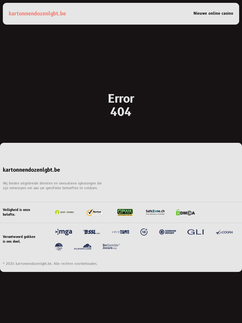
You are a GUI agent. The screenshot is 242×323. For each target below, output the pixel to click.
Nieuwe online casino (213, 13)
